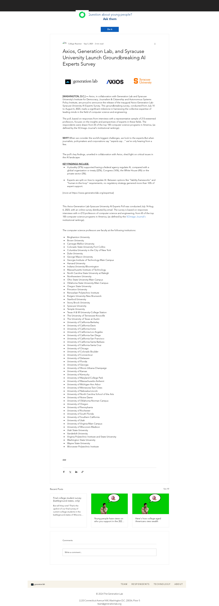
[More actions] (154, 43)
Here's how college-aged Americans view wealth (148, 520)
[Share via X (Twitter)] (70, 472)
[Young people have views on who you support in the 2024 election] (109, 504)
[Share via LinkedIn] (76, 472)
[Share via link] (82, 472)
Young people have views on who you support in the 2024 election (108, 520)
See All (166, 489)
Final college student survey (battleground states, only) (67, 499)
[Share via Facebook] (64, 472)
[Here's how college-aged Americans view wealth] (150, 504)
